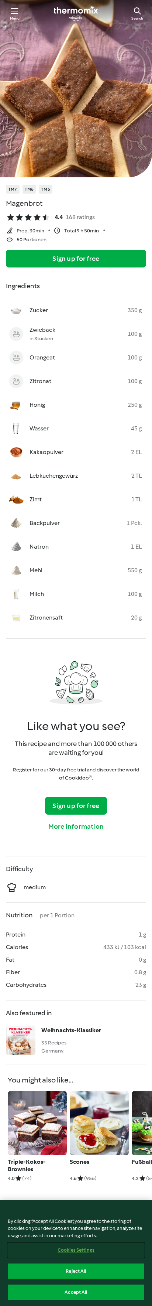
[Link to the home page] (76, 13)
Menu (15, 18)
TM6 (29, 189)
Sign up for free (75, 259)
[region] (76, 1253)
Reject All (76, 1271)
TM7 (12, 189)
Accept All (76, 1292)
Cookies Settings (76, 1250)
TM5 (45, 189)
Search (137, 18)
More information (76, 826)
